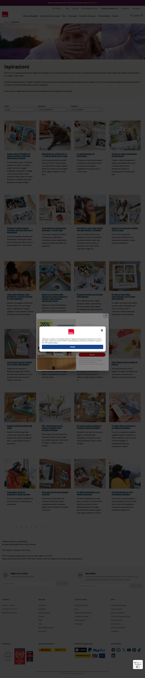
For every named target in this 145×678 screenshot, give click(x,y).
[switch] (138, 666)
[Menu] (141, 661)
